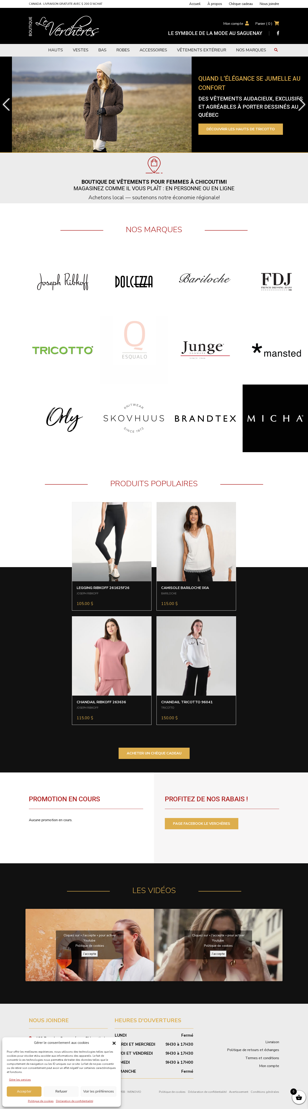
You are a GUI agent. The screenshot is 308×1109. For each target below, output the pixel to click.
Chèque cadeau (241, 3)
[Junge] (205, 349)
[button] (114, 1043)
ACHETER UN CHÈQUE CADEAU (154, 753)
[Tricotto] (63, 349)
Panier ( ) (263, 23)
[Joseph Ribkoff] (63, 281)
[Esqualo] (134, 349)
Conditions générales (265, 1092)
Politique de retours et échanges (253, 1049)
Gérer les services (20, 1080)
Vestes (80, 50)
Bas (102, 50)
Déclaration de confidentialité (74, 1101)
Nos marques (251, 50)
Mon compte (233, 23)
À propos (214, 3)
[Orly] (63, 418)
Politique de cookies (41, 1101)
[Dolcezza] (134, 281)
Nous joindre (269, 3)
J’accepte (89, 954)
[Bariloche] (205, 281)
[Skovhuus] (134, 418)
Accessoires (153, 50)
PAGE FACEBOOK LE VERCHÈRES (201, 823)
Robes (123, 50)
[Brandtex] (205, 418)
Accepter (24, 1091)
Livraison (272, 1042)
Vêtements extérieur (201, 50)
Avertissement (238, 1092)
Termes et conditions (262, 1058)
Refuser (61, 1091)
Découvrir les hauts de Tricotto (229, 129)
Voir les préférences (98, 1091)
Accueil (195, 3)
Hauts (55, 50)
